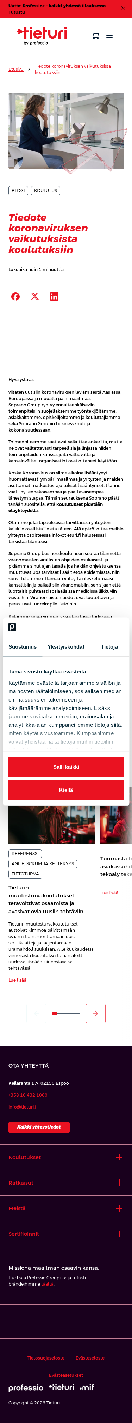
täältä (47, 1284)
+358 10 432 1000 (28, 1095)
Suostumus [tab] (22, 647)
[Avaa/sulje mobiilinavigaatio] (109, 35)
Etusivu (16, 69)
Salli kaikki (66, 767)
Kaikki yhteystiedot (39, 1127)
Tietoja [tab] (109, 647)
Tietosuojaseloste (45, 1358)
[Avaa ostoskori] (95, 35)
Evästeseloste (90, 1358)
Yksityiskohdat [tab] (66, 647)
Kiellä (66, 790)
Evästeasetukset (66, 1375)
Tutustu (16, 12)
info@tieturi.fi (23, 1107)
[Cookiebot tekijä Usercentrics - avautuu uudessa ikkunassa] (94, 627)
